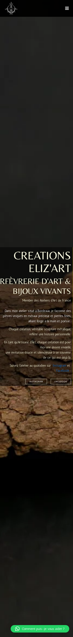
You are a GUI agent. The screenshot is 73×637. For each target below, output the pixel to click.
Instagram (59, 365)
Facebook (62, 370)
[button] (40, 629)
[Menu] (67, 8)
